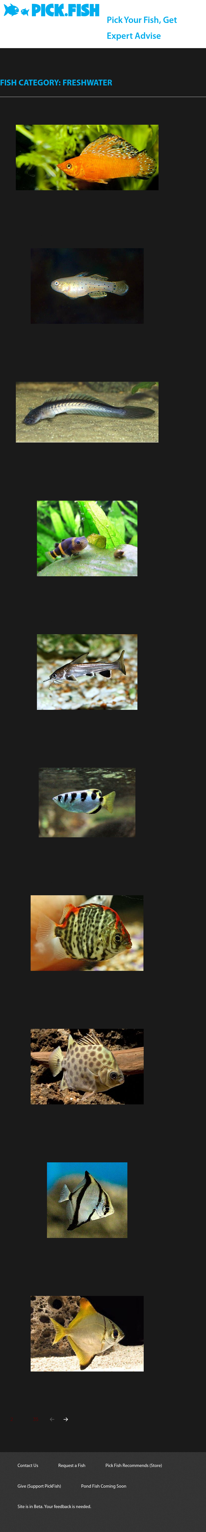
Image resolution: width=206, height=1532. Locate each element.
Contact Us (28, 1466)
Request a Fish (71, 1466)
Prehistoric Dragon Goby (68, 369)
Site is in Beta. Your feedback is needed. (54, 1507)
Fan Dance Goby (51, 236)
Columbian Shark (52, 622)
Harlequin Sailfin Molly (64, 112)
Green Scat (39, 1016)
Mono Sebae (42, 1150)
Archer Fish (40, 755)
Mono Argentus (49, 1284)
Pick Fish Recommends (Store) (134, 1466)
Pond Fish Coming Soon (103, 1486)
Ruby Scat (37, 883)
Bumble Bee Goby (54, 488)
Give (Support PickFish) (39, 1486)
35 (37, 1419)
